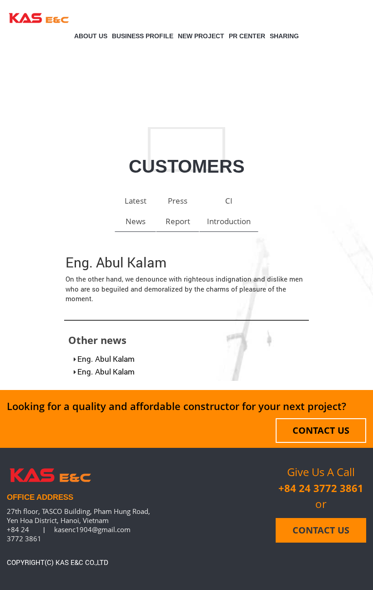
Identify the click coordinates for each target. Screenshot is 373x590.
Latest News (135, 210)
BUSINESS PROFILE (142, 36)
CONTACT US (320, 430)
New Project (201, 36)
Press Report (178, 210)
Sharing (284, 36)
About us (90, 36)
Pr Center (247, 36)
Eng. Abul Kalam (106, 359)
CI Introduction (229, 210)
